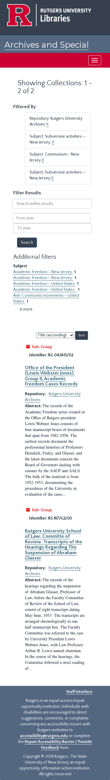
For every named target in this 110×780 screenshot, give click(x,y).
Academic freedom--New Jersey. (43, 277)
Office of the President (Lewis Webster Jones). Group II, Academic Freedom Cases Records (51, 376)
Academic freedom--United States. (45, 289)
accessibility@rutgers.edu (44, 736)
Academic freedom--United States (44, 283)
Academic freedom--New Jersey (43, 272)
